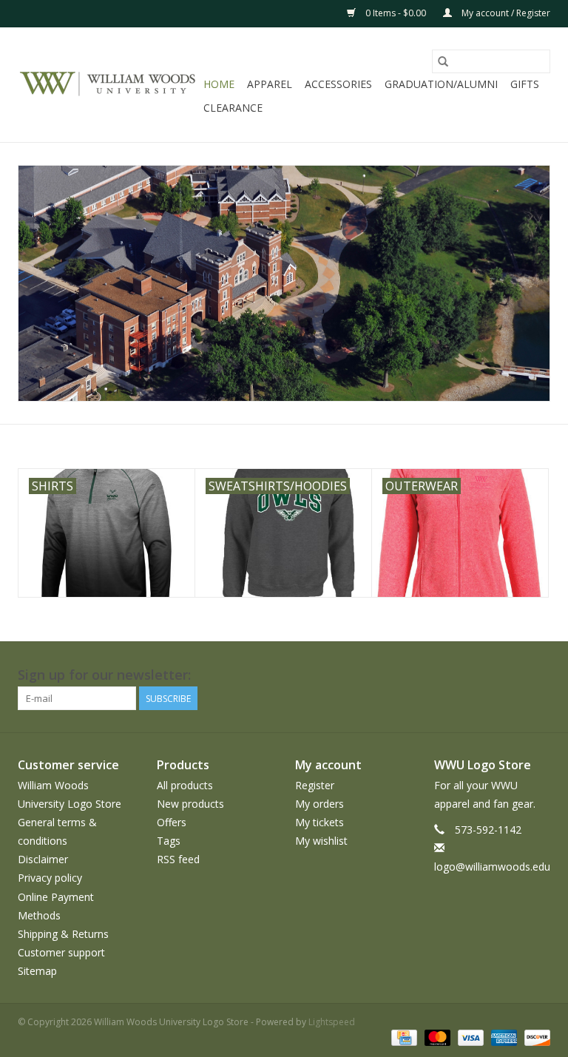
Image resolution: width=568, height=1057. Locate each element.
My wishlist (321, 841)
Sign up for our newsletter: (104, 675)
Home (218, 84)
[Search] (443, 61)
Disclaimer (43, 859)
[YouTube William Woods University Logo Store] (485, 675)
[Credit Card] (402, 1036)
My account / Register (504, 13)
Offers (171, 822)
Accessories (338, 84)
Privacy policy (50, 878)
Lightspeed (331, 1022)
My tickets (319, 822)
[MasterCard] (436, 1036)
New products (190, 804)
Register (314, 785)
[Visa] (469, 1036)
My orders (319, 804)
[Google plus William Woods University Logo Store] (432, 675)
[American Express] (502, 1036)
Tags (168, 841)
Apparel (269, 84)
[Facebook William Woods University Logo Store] (378, 675)
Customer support (61, 952)
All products (185, 785)
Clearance (233, 108)
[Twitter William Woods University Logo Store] (405, 675)
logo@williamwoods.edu (492, 867)
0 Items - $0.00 (395, 13)
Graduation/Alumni (441, 84)
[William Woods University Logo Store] (108, 85)
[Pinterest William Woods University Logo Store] (458, 675)
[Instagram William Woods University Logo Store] (538, 675)
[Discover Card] (534, 1036)
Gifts (524, 84)
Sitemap (37, 971)
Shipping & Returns (63, 934)
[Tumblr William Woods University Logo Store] (512, 675)
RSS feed (178, 859)
